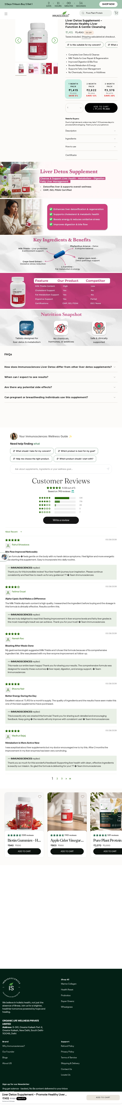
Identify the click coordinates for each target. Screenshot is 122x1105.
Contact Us (66, 1069)
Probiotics (66, 995)
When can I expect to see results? (26, 377)
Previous (18, 40)
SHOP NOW (108, 4)
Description (70, 131)
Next (55, 40)
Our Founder (8, 1052)
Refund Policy (67, 1046)
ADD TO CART (103, 1097)
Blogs (5, 1057)
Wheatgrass (67, 1007)
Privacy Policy (67, 1052)
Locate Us (65, 1075)
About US (7, 1063)
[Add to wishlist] (40, 796)
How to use (70, 146)
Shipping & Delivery (70, 1063)
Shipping (86, 37)
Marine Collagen (68, 984)
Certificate (71, 155)
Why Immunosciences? (13, 1046)
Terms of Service (69, 1057)
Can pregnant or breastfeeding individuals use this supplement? (46, 397)
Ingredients (70, 139)
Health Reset (67, 990)
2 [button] (57, 779)
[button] (45, 498)
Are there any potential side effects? (28, 387)
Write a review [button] (61, 520)
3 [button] (62, 779)
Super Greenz (67, 1001)
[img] (12, 540)
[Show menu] (6, 14)
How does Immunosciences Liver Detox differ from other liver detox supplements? (58, 367)
